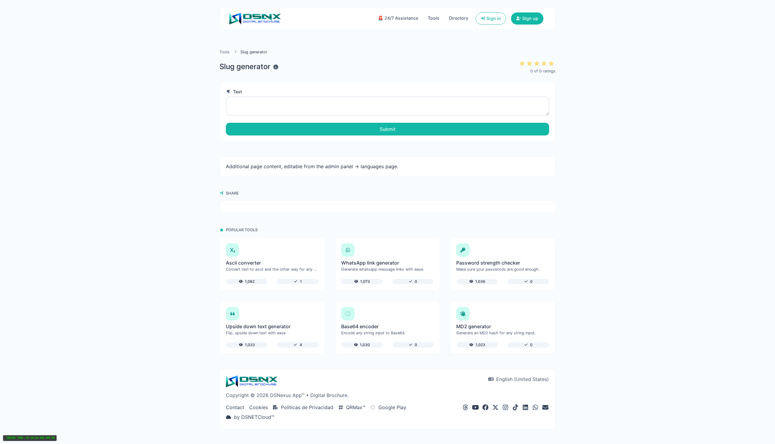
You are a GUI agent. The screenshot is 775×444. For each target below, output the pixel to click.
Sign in (493, 18)
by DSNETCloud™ (253, 417)
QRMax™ (355, 407)
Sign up (529, 18)
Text (237, 91)
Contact (235, 407)
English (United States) (522, 379)
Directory (458, 18)
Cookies (258, 407)
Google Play (391, 407)
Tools (433, 18)
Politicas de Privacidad (306, 407)
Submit (388, 129)
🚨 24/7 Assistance (398, 18)
